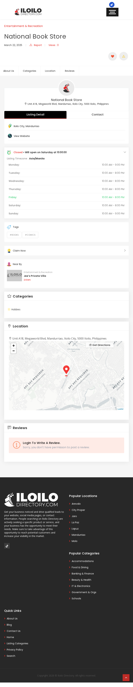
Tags (16, 227)
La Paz (75, 522)
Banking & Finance (83, 573)
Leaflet (120, 408)
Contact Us (13, 631)
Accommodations (83, 561)
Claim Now (19, 250)
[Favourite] (112, 56)
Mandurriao (32, 126)
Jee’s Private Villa (35, 276)
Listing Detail (35, 115)
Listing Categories (17, 643)
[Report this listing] (123, 56)
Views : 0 (53, 45)
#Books (14, 234)
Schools (76, 598)
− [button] (13, 351)
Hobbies (15, 309)
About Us (8, 71)
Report (38, 45)
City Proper (78, 510)
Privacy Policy (15, 649)
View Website (22, 136)
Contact (98, 115)
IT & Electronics (81, 586)
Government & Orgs (84, 592)
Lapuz (75, 528)
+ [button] (13, 346)
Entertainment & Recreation (23, 26)
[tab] (66, 296)
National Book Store (66, 100)
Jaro (74, 516)
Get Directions (101, 345)
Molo (74, 541)
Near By (17, 264)
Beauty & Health (81, 580)
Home (10, 637)
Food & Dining (80, 567)
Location (50, 71)
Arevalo (76, 503)
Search (11, 656)
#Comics (30, 234)
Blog (9, 624)
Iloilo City (19, 126)
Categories (29, 71)
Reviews (69, 71)
